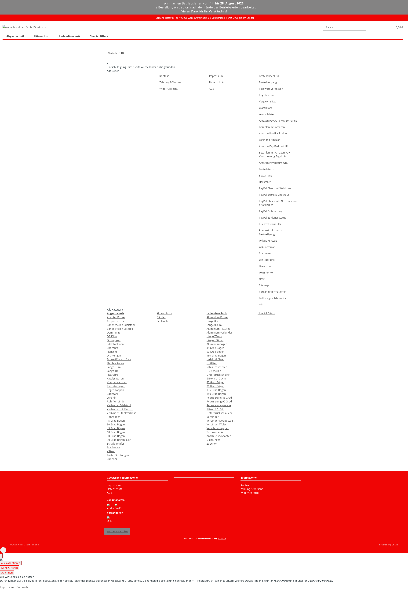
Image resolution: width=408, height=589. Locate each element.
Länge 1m (113, 371)
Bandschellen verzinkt (120, 328)
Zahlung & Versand (170, 82)
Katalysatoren (115, 378)
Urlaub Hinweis (268, 240)
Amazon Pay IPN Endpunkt (275, 133)
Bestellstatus (266, 169)
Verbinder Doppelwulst (220, 420)
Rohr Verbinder (116, 401)
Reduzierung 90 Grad (219, 401)
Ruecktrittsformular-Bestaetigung (271, 232)
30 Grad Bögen (116, 424)
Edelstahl (112, 394)
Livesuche (265, 266)
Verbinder (213, 417)
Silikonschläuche (216, 378)
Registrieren (266, 95)
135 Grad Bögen (216, 390)
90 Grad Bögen (116, 436)
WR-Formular (267, 247)
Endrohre (112, 348)
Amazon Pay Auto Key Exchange (278, 120)
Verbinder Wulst (216, 424)
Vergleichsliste (267, 101)
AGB (211, 88)
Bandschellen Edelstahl (121, 325)
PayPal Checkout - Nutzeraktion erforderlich (278, 203)
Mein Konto (266, 272)
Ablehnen (7, 572)
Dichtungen (114, 355)
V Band (111, 451)
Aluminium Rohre (217, 317)
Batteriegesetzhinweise (273, 298)
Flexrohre (112, 374)
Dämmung (113, 332)
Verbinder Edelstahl (119, 405)
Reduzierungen (116, 386)
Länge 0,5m (114, 367)
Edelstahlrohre (116, 344)
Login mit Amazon (269, 140)
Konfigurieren (9, 568)
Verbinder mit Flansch (120, 409)
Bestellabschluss (269, 76)
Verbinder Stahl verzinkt (121, 413)
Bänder (161, 317)
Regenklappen (115, 390)
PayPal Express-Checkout (274, 194)
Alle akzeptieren (10, 563)
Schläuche (163, 321)
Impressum (216, 76)
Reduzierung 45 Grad (219, 397)
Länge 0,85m (214, 325)
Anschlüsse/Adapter (219, 436)
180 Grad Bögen (216, 355)
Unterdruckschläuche (220, 413)
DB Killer (112, 336)
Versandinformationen (272, 291)
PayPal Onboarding (270, 211)
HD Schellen (214, 371)
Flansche (112, 351)
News (262, 279)
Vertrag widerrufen (117, 531)
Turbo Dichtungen (118, 455)
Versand (222, 538)
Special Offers (266, 313)
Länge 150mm (215, 340)
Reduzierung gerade (219, 405)
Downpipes (113, 340)
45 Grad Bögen (116, 428)
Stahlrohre (113, 447)
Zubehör (112, 459)
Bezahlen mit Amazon (272, 127)
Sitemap (264, 285)
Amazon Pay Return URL (273, 163)
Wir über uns (267, 260)
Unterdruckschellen (218, 374)
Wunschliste (266, 114)
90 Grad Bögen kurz (119, 440)
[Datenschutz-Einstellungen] (1, 555)
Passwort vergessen (271, 88)
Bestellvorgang (268, 82)
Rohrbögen (113, 417)
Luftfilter (212, 363)
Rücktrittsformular (270, 224)
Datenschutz (216, 82)
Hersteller (265, 182)
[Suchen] (368, 27)
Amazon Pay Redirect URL (274, 146)
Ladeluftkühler (215, 359)
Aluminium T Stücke (218, 328)
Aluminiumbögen (217, 344)
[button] (388, 27)
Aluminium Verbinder (219, 332)
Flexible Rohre (115, 363)
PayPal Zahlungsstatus (272, 217)
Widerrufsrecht (168, 88)
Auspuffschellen (116, 321)
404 (261, 304)
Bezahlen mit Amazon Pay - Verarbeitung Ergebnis (275, 154)
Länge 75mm (214, 336)
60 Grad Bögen (116, 432)
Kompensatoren (117, 382)
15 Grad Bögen (116, 420)
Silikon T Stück (215, 409)
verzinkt (111, 397)
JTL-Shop (394, 544)
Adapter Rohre (116, 317)
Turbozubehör (215, 432)
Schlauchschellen (217, 367)
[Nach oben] (3, 550)
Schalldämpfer (115, 443)
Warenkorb (266, 108)
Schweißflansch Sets (119, 359)
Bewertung (265, 175)
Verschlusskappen (218, 428)
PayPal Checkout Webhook (275, 188)
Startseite (265, 253)
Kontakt (164, 76)
